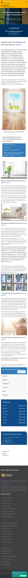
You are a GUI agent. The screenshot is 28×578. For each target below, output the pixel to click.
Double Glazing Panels (6, 536)
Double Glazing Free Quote (7, 516)
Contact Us (21, 371)
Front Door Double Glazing (7, 533)
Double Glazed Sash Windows (8, 508)
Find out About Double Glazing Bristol (14, 132)
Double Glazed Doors (6, 500)
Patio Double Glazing (6, 531)
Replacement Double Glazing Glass (9, 556)
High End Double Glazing (7, 539)
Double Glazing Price (6, 564)
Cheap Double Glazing (6, 528)
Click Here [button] (19, 573)
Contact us (5, 395)
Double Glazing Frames (7, 541)
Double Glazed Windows (7, 498)
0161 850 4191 (6, 5)
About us (5, 376)
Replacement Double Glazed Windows (10, 525)
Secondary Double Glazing (7, 511)
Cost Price (5, 387)
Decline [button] (16, 575)
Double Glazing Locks (6, 551)
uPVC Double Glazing (6, 553)
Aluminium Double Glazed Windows (9, 523)
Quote (4, 391)
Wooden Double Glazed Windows (9, 514)
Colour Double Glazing (6, 559)
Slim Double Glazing (6, 561)
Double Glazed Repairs (7, 503)
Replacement (6, 383)
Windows (5, 380)
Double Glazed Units (6, 506)
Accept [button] (23, 575)
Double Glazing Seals (6, 548)
